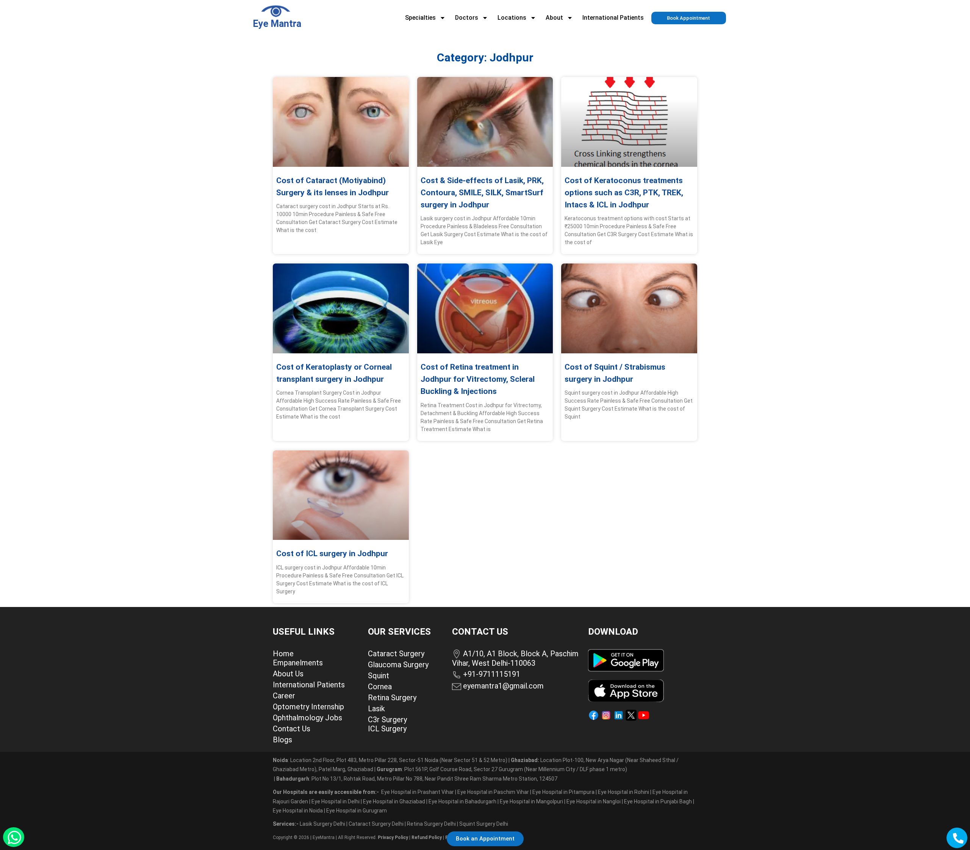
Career (284, 695)
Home (283, 653)
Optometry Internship (308, 706)
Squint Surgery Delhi (484, 824)
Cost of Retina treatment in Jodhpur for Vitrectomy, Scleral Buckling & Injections (478, 379)
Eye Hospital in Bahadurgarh (462, 801)
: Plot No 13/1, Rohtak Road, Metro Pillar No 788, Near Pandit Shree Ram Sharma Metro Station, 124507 (416, 779)
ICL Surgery (387, 728)
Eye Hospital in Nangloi (593, 801)
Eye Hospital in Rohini (623, 792)
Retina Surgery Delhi (432, 824)
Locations (512, 17)
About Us (288, 673)
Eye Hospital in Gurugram (356, 811)
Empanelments (298, 662)
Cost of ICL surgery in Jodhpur (332, 553)
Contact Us (291, 728)
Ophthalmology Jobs (307, 717)
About (554, 17)
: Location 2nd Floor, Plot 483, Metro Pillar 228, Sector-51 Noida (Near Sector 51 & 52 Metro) (390, 760)
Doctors (466, 17)
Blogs (282, 739)
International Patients (613, 17)
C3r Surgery (387, 719)
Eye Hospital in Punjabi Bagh (658, 801)
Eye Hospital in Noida (298, 811)
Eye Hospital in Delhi (335, 801)
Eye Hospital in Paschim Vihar (493, 792)
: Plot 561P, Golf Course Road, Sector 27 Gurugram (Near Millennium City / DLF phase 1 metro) (502, 769)
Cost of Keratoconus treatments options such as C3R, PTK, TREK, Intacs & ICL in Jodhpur (624, 192)
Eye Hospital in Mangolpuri (531, 801)
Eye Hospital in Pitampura (563, 792)
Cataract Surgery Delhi (377, 824)
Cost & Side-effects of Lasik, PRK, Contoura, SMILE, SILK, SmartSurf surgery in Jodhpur (482, 192)
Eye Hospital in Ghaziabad (394, 801)
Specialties (420, 17)
